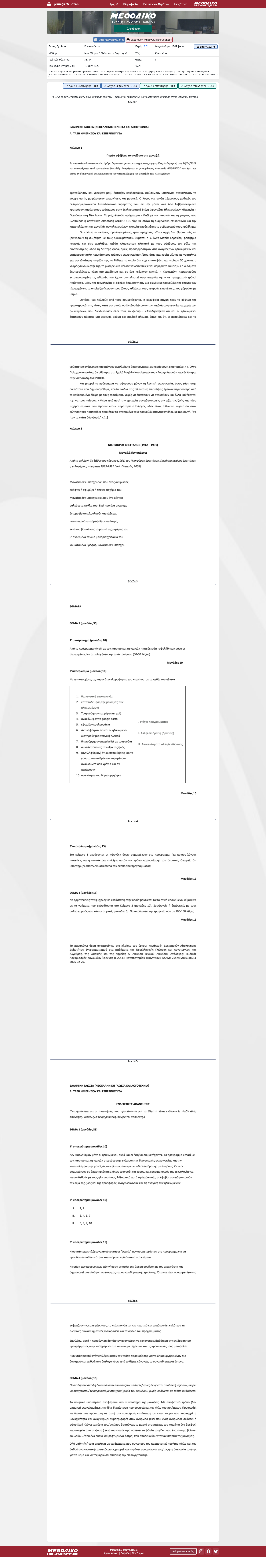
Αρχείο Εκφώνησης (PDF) (83, 86)
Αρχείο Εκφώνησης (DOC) (122, 86)
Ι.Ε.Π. (145, 46)
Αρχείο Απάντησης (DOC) (199, 86)
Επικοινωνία (207, 46)
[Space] (62, 1552)
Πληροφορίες (133, 28)
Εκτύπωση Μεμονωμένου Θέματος (151, 39)
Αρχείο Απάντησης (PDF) (160, 86)
